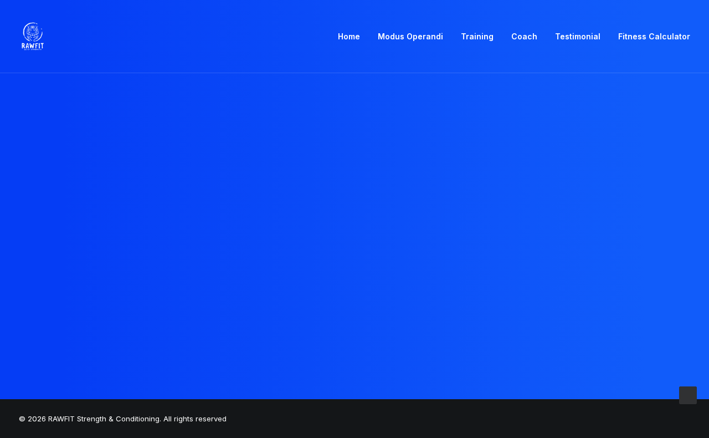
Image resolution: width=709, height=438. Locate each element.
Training (477, 36)
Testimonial (577, 36)
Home (349, 36)
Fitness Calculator (654, 36)
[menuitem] (353, 36)
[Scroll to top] (688, 394)
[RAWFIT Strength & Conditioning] (33, 36)
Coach (524, 36)
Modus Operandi (410, 36)
